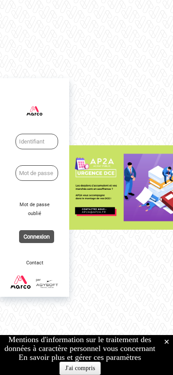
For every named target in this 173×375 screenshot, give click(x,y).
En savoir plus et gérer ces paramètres (80, 357)
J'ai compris (80, 368)
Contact (34, 263)
